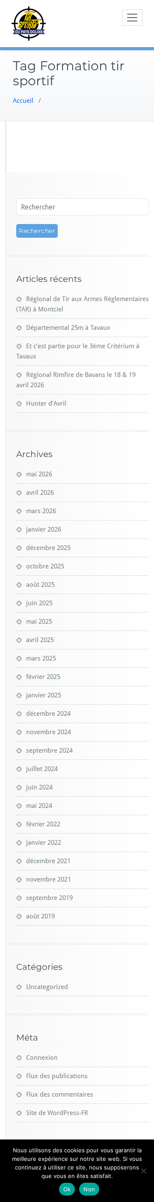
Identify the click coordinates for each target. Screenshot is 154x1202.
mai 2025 (39, 621)
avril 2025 (40, 640)
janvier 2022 (43, 842)
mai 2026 (39, 474)
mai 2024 (39, 806)
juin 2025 (39, 603)
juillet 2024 (42, 769)
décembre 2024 (48, 714)
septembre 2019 (49, 898)
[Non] (143, 1170)
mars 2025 (41, 658)
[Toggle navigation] (132, 17)
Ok (67, 1189)
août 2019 (40, 916)
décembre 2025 (48, 548)
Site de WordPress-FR (57, 1113)
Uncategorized (47, 987)
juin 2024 (39, 787)
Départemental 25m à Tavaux (68, 328)
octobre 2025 (45, 566)
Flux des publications (57, 1076)
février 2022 (43, 824)
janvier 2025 (43, 695)
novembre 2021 (48, 879)
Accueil (23, 101)
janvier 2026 (43, 529)
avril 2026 (40, 492)
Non (89, 1189)
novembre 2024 (48, 732)
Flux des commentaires (59, 1094)
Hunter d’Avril (46, 403)
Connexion (42, 1057)
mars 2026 (41, 511)
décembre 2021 (48, 861)
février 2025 (43, 677)
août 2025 (40, 585)
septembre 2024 (49, 750)
